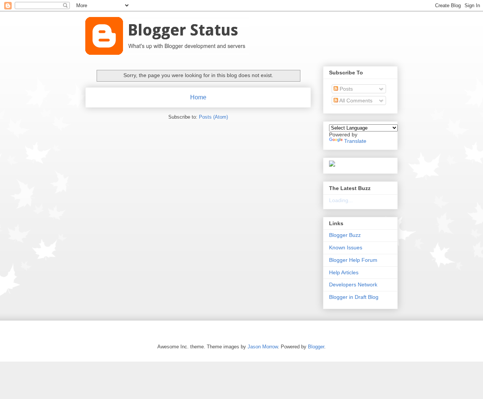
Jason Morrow (263, 347)
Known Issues (345, 247)
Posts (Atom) (213, 117)
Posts (345, 89)
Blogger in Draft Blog (353, 297)
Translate (355, 141)
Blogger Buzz (345, 235)
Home (198, 97)
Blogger (316, 347)
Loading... (341, 200)
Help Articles (343, 272)
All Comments (355, 100)
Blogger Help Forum (353, 260)
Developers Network (353, 284)
